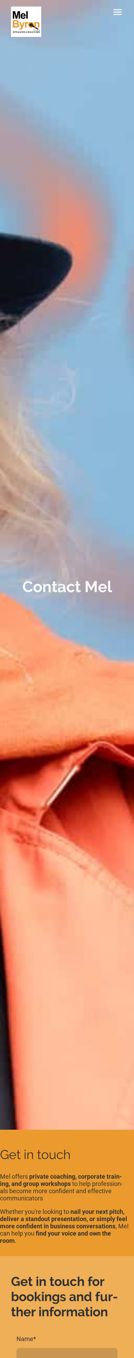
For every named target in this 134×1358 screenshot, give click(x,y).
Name (26, 1338)
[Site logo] (26, 22)
